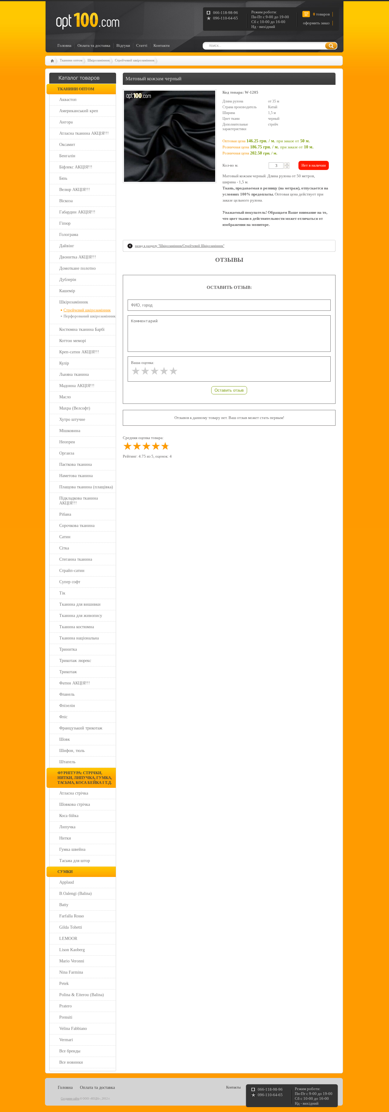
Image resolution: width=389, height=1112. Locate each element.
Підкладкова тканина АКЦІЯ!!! (78, 500)
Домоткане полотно (77, 268)
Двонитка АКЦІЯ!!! (77, 257)
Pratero (65, 1006)
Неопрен (67, 442)
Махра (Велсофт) (74, 408)
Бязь (63, 178)
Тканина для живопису (80, 615)
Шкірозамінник (99, 60)
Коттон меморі (72, 340)
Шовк (64, 739)
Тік (62, 593)
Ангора (66, 122)
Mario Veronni (71, 961)
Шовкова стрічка (74, 804)
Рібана (65, 514)
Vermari (66, 1040)
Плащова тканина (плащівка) (86, 487)
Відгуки (123, 45)
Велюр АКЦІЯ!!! (74, 189)
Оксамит (67, 144)
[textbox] (276, 165)
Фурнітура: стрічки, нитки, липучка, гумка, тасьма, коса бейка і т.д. (84, 778)
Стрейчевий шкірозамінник (134, 60)
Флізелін (67, 705)
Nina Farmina (71, 972)
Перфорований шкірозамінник (89, 316)
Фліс (63, 717)
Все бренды (69, 1051)
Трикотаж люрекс (75, 660)
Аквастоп (68, 99)
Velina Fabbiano (73, 1028)
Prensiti (65, 1017)
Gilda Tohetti (70, 927)
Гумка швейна (72, 849)
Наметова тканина (76, 475)
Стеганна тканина (75, 559)
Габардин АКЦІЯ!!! (77, 212)
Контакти (161, 45)
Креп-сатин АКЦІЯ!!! (79, 352)
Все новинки (71, 1062)
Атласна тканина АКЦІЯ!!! (84, 133)
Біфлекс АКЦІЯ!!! (75, 167)
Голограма (68, 234)
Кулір (64, 363)
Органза (66, 453)
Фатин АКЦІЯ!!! (74, 683)
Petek (64, 983)
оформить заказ (316, 23)
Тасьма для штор (74, 860)
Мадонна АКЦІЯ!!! (77, 385)
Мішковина (69, 430)
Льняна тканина (74, 374)
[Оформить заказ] (56, 10)
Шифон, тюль (71, 750)
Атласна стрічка (73, 793)
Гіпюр (65, 223)
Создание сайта (70, 1098)
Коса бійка (68, 815)
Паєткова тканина (75, 464)
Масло (65, 397)
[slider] (154, 371)
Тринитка (68, 649)
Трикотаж (68, 672)
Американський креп (78, 111)
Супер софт (69, 582)
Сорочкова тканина (77, 525)
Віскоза (66, 201)
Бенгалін (67, 156)
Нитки (65, 838)
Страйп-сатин (71, 570)
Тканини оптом (71, 60)
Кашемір (67, 291)
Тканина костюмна (76, 627)
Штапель (67, 762)
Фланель (66, 694)
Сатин (65, 537)
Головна (64, 45)
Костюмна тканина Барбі (82, 329)
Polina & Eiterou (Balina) (81, 994)
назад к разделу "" (179, 246)
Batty (63, 904)
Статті (141, 45)
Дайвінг (66, 246)
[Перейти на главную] (87, 21)
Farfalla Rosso (71, 916)
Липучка (67, 827)
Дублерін (67, 279)
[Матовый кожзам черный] (169, 136)
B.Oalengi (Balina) (75, 893)
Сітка (64, 548)
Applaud (66, 882)
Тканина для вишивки (80, 604)
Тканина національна (79, 638)
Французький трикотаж (80, 728)
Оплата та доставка (93, 45)
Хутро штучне (72, 419)
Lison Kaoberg (72, 949)
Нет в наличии (313, 165)
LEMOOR (68, 938)
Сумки (65, 871)
